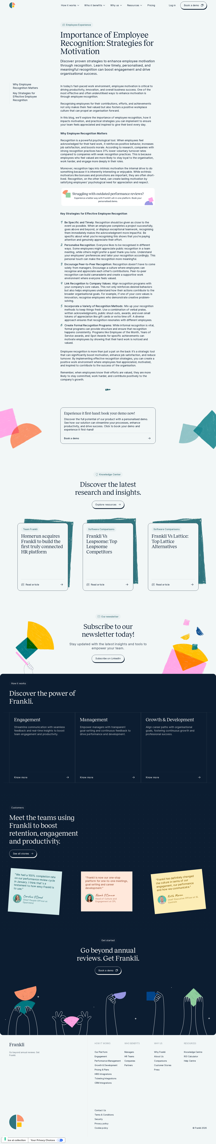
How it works (68, 5)
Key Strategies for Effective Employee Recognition (25, 97)
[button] (42, 777)
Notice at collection (15, 1140)
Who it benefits (93, 5)
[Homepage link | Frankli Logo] (12, 5)
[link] (151, 5)
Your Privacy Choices (43, 1140)
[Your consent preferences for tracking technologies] (5, 1139)
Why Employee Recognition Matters (25, 86)
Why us (114, 5)
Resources (133, 5)
